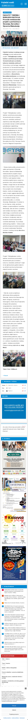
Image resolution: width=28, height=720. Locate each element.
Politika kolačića (7, 717)
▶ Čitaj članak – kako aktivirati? (11, 47)
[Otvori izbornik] (26, 4)
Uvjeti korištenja (15, 717)
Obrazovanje (7, 12)
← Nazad (5, 375)
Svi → (24, 655)
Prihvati (14, 705)
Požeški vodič (7, 2)
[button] (25, 688)
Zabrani (14, 710)
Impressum (22, 717)
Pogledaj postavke (14, 714)
